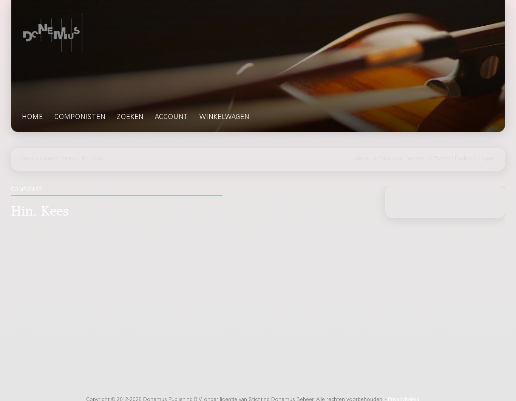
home (32, 117)
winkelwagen (224, 117)
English (463, 159)
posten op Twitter (429, 159)
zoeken (130, 117)
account (171, 117)
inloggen (486, 159)
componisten (79, 117)
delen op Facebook (380, 159)
